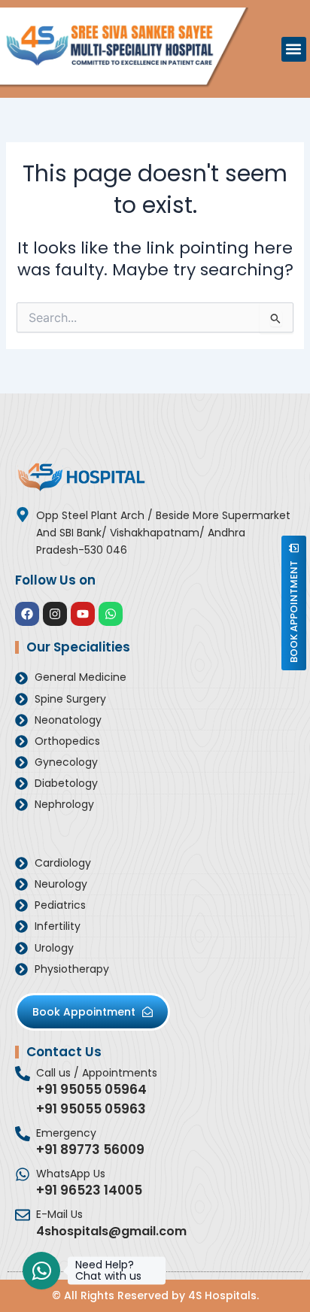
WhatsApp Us (70, 1173)
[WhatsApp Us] (22, 1174)
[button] (293, 49)
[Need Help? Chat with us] (41, 1270)
